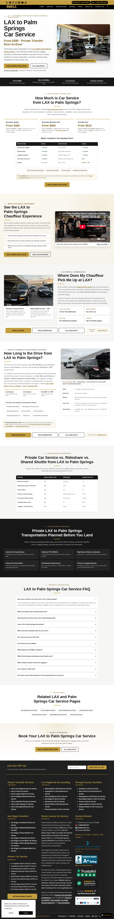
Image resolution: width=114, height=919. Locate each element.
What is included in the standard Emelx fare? (32, 611)
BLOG (95, 916)
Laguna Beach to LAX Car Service (90, 804)
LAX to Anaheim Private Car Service (23, 802)
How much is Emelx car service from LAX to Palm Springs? (37, 599)
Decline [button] (11, 913)
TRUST (80, 916)
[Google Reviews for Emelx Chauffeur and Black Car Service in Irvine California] (86, 892)
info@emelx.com (102, 330)
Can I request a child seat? (26, 669)
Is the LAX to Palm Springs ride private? (30, 624)
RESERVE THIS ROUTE (18, 435)
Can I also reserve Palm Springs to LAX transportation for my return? (40, 675)
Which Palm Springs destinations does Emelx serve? (35, 656)
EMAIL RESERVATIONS (45, 330)
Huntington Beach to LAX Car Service (92, 799)
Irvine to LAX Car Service (87, 802)
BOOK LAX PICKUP (18, 330)
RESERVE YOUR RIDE (81, 2)
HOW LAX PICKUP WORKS (40, 254)
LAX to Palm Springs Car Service (22, 804)
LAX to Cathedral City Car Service (67, 710)
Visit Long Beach (64, 903)
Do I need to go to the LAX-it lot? (28, 637)
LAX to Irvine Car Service (19, 791)
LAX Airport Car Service (76, 714)
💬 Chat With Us (106, 915)
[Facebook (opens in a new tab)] (10, 3)
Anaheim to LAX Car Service (88, 789)
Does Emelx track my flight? (26, 643)
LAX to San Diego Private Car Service (24, 789)
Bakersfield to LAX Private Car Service (58, 789)
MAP (88, 916)
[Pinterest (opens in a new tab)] (13, 3)
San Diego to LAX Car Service (55, 799)
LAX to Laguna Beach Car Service (22, 794)
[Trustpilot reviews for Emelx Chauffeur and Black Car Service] (86, 873)
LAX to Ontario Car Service (86, 710)
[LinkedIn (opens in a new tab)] (19, 3)
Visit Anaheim (55, 900)
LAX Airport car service (35, 424)
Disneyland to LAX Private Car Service (92, 796)
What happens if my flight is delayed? (30, 650)
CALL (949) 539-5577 (38, 66)
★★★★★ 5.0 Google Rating (11, 70)
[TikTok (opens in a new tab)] (25, 3)
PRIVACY (62, 916)
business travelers (62, 130)
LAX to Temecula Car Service (39, 714)
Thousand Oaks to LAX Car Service (57, 809)
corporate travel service (22, 426)
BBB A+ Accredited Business (83, 865)
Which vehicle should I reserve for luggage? (32, 662)
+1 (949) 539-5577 (83, 825)
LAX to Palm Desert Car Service (29, 710)
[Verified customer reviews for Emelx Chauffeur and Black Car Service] (86, 883)
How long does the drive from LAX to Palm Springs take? (36, 618)
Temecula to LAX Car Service (55, 802)
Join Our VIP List (96, 767)
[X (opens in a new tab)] (7, 3)
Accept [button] (26, 913)
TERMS (72, 916)
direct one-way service (55, 109)
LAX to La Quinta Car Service (48, 710)
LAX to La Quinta (15, 386)
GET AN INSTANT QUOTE (22, 896)
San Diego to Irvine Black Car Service (24, 841)
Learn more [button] (8, 908)
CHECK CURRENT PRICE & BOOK (16, 66)
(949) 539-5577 (99, 2)
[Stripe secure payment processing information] (87, 900)
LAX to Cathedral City (30, 386)
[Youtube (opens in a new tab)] (22, 3)
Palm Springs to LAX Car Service (58, 714)
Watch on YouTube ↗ (103, 244)
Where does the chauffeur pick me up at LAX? (32, 630)
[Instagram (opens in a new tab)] (16, 3)
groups (91, 130)
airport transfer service (84, 287)
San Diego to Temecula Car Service (23, 838)
